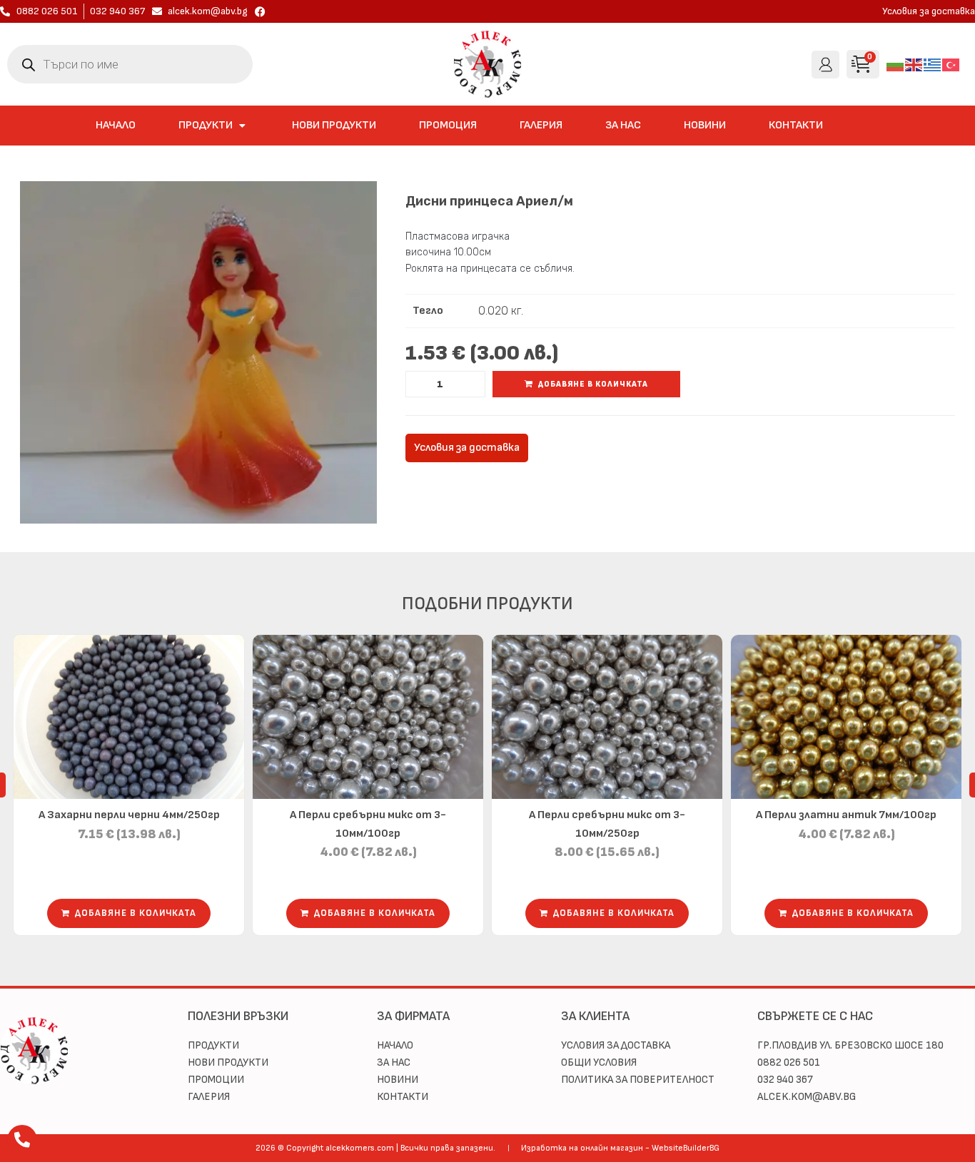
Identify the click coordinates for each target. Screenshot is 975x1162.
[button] (214, 126)
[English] (914, 64)
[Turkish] (951, 64)
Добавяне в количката (593, 384)
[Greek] (933, 64)
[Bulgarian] (895, 64)
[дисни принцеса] (198, 352)
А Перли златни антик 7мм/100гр (846, 815)
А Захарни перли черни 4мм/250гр (129, 815)
